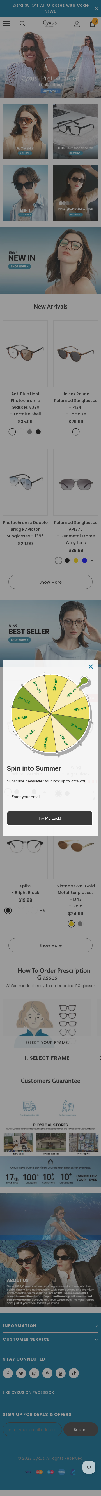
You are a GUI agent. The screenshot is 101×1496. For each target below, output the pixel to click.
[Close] (91, 666)
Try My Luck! (49, 818)
